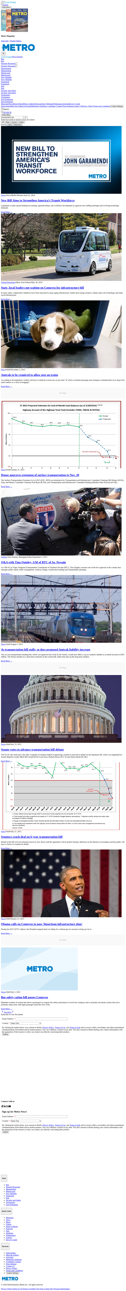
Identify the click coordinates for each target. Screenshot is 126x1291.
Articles (24, 2)
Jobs (43, 104)
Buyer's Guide (74, 104)
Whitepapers (58, 104)
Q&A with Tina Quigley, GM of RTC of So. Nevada (33, 562)
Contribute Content (54, 106)
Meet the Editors (17, 106)
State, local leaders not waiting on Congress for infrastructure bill (42, 287)
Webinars (49, 104)
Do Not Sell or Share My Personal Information (51, 1289)
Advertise (27, 106)
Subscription (6, 106)
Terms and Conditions (101, 106)
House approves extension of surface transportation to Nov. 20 (40, 475)
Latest (10, 125)
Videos (20, 104)
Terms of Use (17, 1289)
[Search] (25, 117)
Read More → (6, 212)
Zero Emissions (7, 99)
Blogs (15, 104)
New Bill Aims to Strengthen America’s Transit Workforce (38, 200)
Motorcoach (5, 73)
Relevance (18, 125)
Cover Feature (10, 2)
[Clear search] (27, 117)
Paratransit (5, 82)
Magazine (5, 104)
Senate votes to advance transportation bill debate (32, 749)
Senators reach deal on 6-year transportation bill (32, 836)
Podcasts (38, 104)
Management (6, 68)
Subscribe (5, 41)
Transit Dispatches (8, 282)
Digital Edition (15, 41)
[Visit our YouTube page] (9, 1107)
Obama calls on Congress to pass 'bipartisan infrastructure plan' (41, 924)
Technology (5, 95)
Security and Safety (8, 91)
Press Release (67, 106)
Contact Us (77, 106)
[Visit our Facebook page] (2, 1107)
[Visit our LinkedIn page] (4, 1107)
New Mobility (6, 77)
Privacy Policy (87, 106)
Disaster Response (8, 63)
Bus (2, 59)
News (18, 2)
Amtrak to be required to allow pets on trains (29, 374)
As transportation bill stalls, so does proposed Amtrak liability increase (45, 649)
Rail (2, 86)
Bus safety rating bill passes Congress (24, 997)
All (3, 122)
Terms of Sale (28, 1289)
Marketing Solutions (39, 106)
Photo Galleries (29, 104)
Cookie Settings (117, 106)
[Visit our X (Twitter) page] (7, 1107)
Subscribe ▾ (6, 7)
